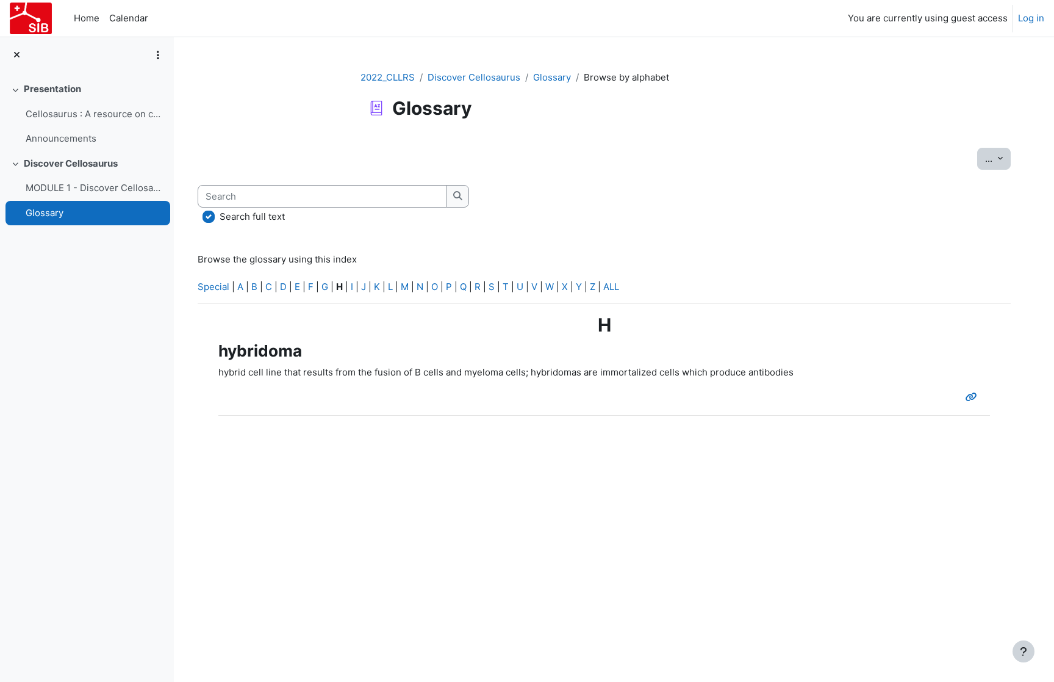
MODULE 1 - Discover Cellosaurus (95, 188)
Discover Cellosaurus (71, 163)
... (998, 158)
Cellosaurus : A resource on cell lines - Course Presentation (95, 114)
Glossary (44, 213)
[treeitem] (87, 114)
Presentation (52, 89)
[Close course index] (16, 55)
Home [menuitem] (86, 18)
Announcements (61, 138)
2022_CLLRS (387, 77)
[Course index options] (158, 55)
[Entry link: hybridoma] (974, 397)
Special (213, 286)
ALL (611, 286)
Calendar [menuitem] (128, 18)
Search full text (252, 216)
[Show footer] (1023, 651)
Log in (1031, 18)
